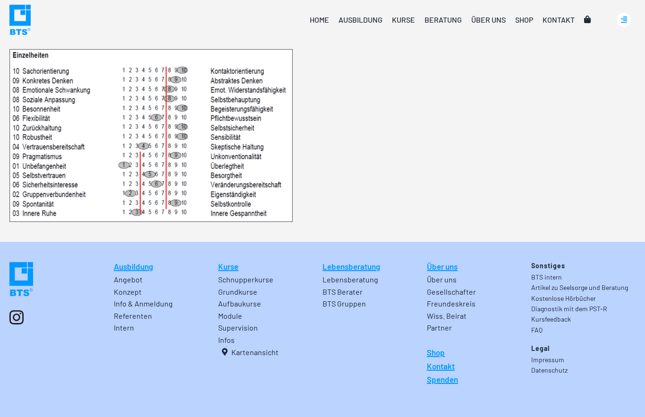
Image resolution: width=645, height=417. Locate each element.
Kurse (228, 266)
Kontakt (441, 366)
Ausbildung (133, 266)
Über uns (442, 266)
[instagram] (16, 317)
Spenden (442, 379)
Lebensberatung (351, 266)
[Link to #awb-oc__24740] (624, 20)
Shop (436, 352)
